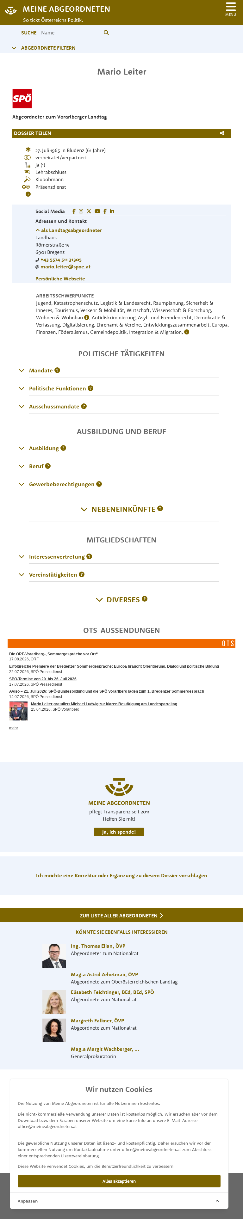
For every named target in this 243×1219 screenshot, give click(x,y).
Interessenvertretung (57, 556)
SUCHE (28, 32)
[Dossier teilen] (223, 133)
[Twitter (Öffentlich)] (88, 211)
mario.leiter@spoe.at (65, 266)
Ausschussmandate (54, 406)
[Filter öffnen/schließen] (13, 48)
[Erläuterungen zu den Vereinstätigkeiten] (21, 574)
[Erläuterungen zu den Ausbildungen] (21, 448)
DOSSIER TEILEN (32, 133)
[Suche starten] (106, 32)
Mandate (41, 370)
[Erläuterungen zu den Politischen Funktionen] (21, 388)
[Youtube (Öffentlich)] (97, 211)
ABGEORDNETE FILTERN (48, 48)
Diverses (123, 599)
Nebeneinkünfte (123, 509)
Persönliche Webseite (60, 278)
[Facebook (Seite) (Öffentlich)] (74, 211)
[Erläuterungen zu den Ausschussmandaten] (21, 406)
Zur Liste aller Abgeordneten (119, 915)
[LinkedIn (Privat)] (112, 211)
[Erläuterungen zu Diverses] (144, 599)
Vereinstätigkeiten (53, 574)
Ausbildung (44, 448)
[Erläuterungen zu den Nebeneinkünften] (160, 509)
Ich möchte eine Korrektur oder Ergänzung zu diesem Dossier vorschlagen (121, 875)
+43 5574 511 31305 (61, 259)
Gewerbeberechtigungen (62, 484)
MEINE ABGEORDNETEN (66, 8)
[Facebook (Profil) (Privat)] (105, 211)
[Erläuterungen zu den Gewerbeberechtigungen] (21, 484)
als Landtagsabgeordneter (71, 230)
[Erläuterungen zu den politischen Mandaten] (21, 370)
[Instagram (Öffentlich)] (81, 211)
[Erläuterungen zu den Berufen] (21, 466)
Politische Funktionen (57, 388)
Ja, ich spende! (119, 832)
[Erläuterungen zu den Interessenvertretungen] (21, 556)
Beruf (36, 466)
